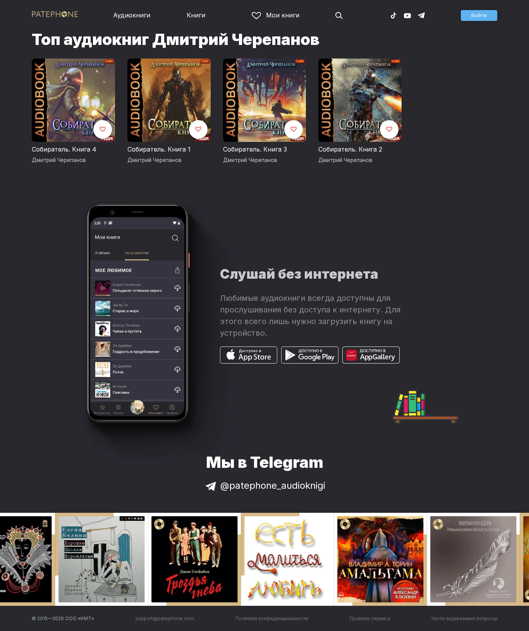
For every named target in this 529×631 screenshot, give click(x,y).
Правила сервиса (369, 618)
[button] (479, 15)
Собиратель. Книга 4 (64, 149)
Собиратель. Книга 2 (350, 149)
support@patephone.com (164, 618)
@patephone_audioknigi (272, 485)
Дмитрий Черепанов (59, 160)
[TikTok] (393, 15)
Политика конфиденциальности (271, 618)
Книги (196, 15)
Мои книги (282, 15)
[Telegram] (421, 15)
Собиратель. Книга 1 (159, 149)
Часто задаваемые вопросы (464, 618)
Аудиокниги (131, 15)
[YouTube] (407, 15)
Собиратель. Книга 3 (255, 149)
